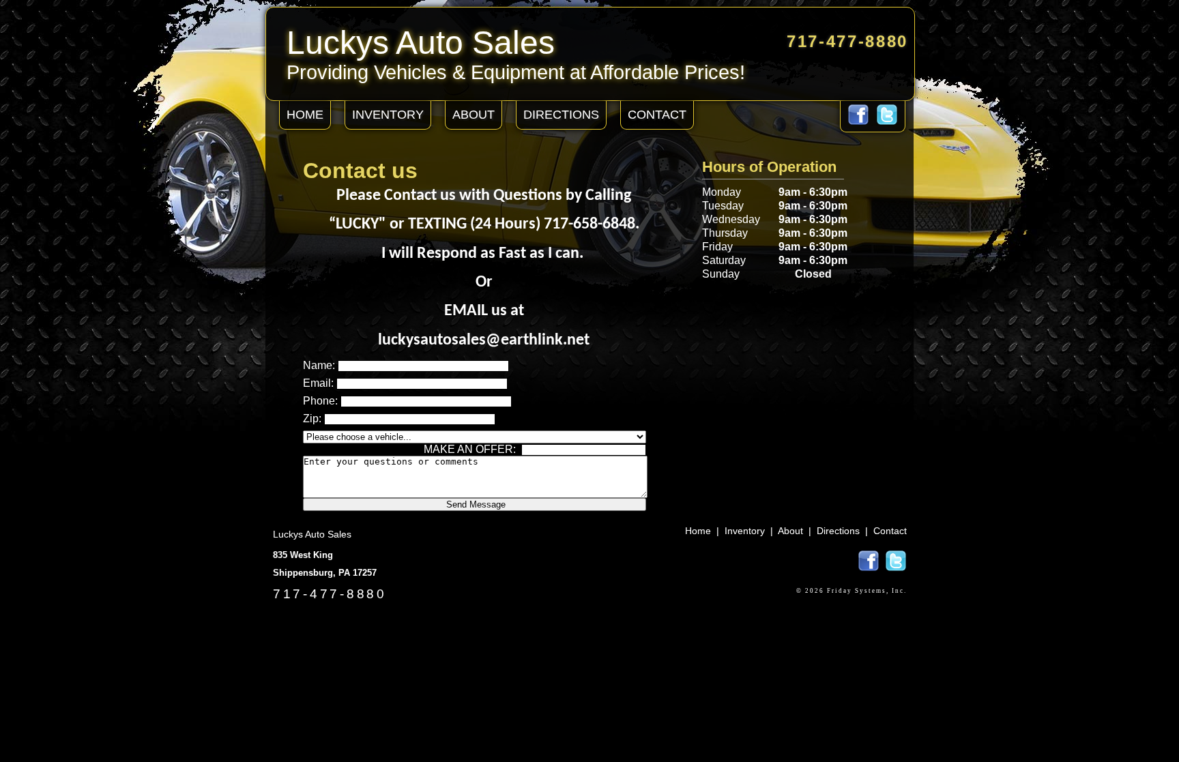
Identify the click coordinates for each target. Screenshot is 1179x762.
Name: (319, 365)
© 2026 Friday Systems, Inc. (851, 590)
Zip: (312, 418)
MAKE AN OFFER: (470, 449)
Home (698, 530)
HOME (305, 114)
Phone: (320, 401)
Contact (890, 530)
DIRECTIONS (561, 114)
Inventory (745, 530)
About (790, 530)
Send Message (474, 504)
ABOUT (473, 114)
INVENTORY (388, 114)
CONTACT (657, 114)
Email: (318, 383)
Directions (838, 530)
